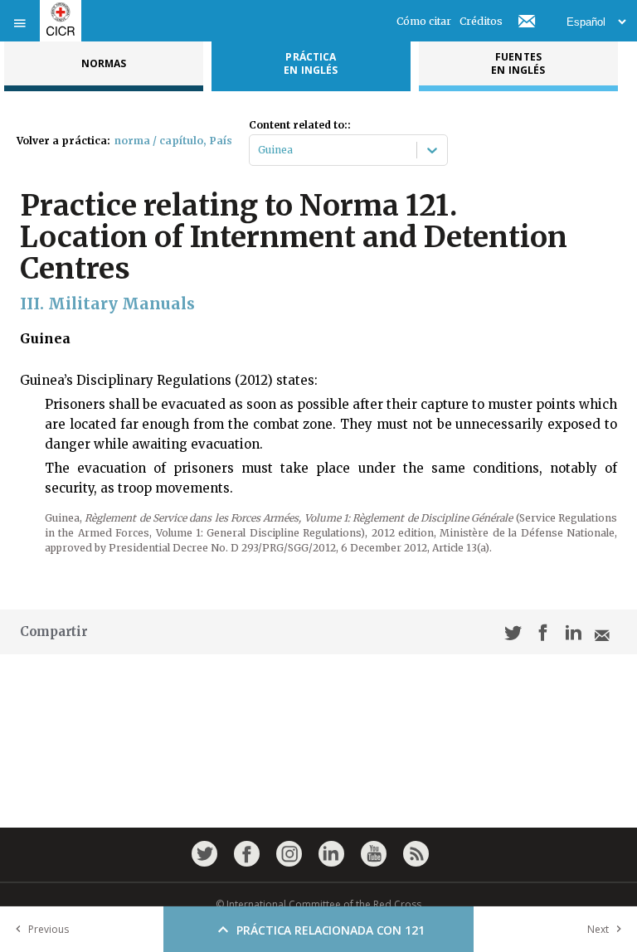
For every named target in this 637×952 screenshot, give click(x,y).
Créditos (481, 21)
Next (598, 929)
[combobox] (259, 150)
